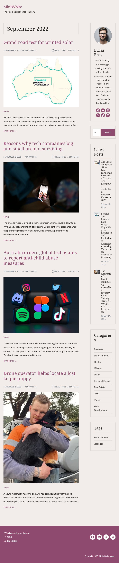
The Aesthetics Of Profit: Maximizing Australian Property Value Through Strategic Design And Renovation (106, 291)
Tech (96, 393)
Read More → (10, 131)
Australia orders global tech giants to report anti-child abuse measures (40, 258)
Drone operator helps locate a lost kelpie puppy (39, 376)
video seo (98, 443)
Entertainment (101, 355)
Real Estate (99, 387)
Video (97, 400)
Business (98, 349)
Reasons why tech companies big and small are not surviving (38, 146)
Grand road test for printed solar (38, 42)
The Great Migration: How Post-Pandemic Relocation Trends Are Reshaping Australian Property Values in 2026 (106, 180)
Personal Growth (102, 381)
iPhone (97, 368)
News (6, 111)
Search (108, 132)
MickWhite (12, 6)
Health (97, 362)
